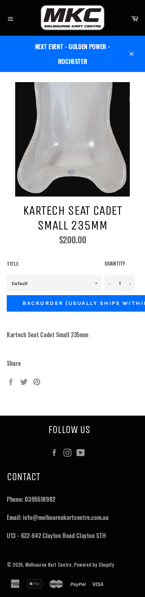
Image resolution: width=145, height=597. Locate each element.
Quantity (115, 263)
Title (12, 263)
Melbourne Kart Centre (48, 564)
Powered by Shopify (94, 564)
